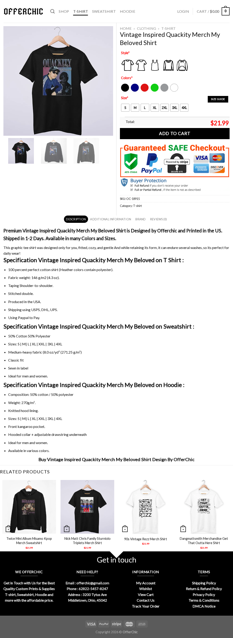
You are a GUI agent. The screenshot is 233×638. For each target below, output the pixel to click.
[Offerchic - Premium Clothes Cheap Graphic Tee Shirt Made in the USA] (23, 11)
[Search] (52, 11)
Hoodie (127, 11)
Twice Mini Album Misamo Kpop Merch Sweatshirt (29, 541)
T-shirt (80, 11)
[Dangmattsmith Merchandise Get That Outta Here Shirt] (204, 507)
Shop (64, 11)
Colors (127, 78)
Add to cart (174, 133)
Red (143, 91)
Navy (134, 91)
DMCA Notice (203, 606)
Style (125, 53)
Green (155, 91)
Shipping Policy (204, 583)
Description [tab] (76, 219)
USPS (35, 309)
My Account (145, 583)
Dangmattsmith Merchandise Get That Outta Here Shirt (204, 541)
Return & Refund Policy (204, 588)
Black (125, 91)
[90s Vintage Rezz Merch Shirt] (145, 507)
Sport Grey (164, 91)
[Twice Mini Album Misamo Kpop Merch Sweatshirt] (29, 507)
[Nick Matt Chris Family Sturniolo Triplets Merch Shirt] (87, 507)
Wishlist (145, 588)
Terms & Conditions (204, 600)
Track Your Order (146, 606)
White (174, 91)
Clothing (146, 28)
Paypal (23, 317)
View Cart (146, 594)
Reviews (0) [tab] (158, 219)
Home (126, 28)
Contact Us (145, 600)
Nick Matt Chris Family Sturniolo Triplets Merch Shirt (87, 541)
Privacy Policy (204, 594)
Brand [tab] (140, 219)
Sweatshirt (104, 11)
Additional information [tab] (110, 219)
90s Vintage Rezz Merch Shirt (145, 539)
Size (124, 98)
